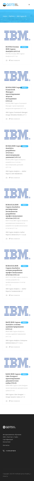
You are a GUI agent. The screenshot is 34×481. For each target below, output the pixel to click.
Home (5, 16)
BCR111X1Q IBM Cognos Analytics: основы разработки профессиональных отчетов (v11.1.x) (14, 270)
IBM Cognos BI (15, 60)
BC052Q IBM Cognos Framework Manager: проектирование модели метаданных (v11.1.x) (14, 94)
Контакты (6, 445)
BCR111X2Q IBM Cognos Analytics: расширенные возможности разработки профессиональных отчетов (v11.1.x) (14, 211)
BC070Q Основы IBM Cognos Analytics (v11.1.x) (13, 49)
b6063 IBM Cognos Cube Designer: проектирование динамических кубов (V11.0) (13, 378)
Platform (12, 16)
